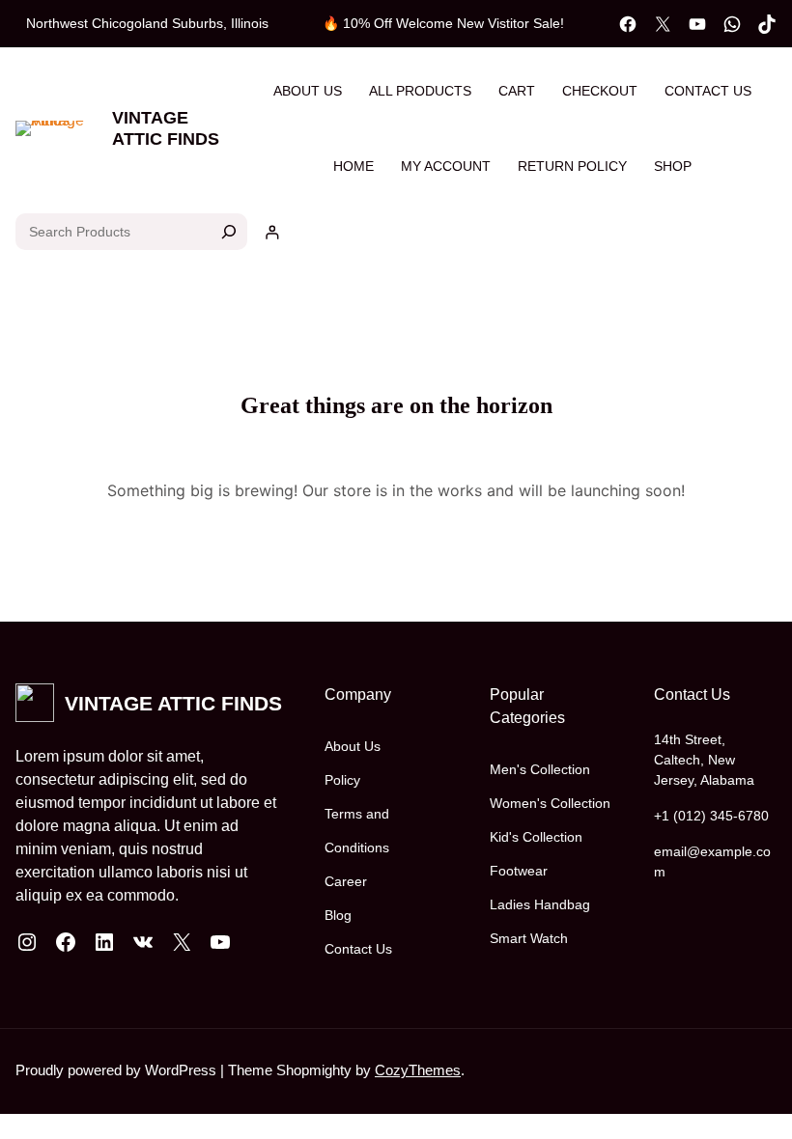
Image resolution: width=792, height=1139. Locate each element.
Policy (342, 780)
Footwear (519, 870)
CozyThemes (418, 1070)
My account (446, 166)
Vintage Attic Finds (165, 128)
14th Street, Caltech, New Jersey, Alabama (704, 760)
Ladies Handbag (540, 904)
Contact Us (708, 90)
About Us (307, 90)
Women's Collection (550, 803)
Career (346, 881)
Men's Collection (540, 769)
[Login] (272, 232)
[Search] (228, 231)
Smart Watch (529, 938)
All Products (420, 90)
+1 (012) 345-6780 (711, 815)
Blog (338, 915)
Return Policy (572, 166)
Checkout (599, 90)
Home (353, 166)
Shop (673, 166)
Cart (516, 90)
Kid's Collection (536, 837)
